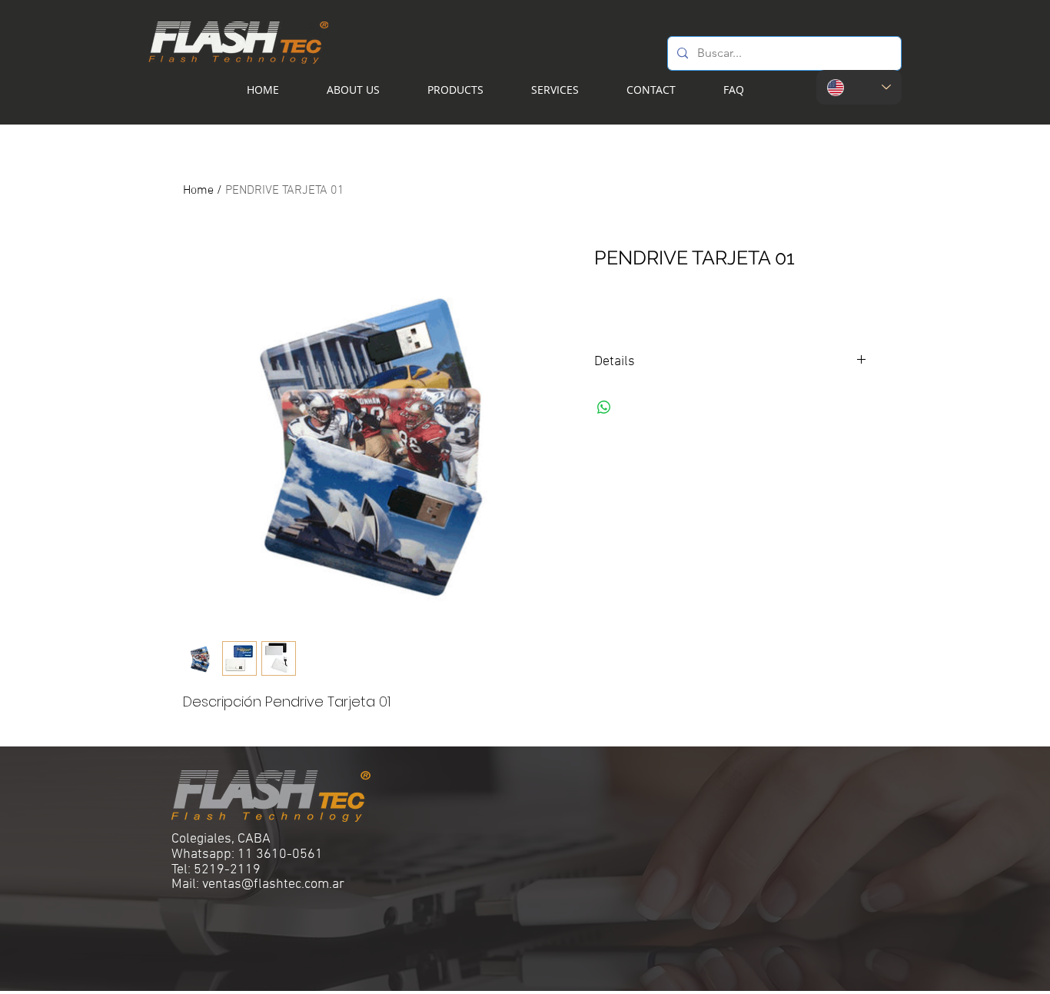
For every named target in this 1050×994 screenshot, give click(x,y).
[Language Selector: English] (859, 87)
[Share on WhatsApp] (604, 407)
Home (198, 190)
